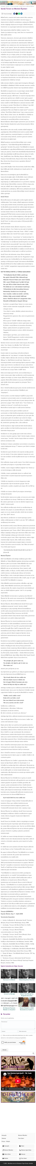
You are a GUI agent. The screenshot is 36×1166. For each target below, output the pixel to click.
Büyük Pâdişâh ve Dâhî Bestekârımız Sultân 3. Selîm (27, 1009)
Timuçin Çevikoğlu (14, 6)
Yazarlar (7, 6)
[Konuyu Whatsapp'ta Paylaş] (19, 14)
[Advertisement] (18, 1118)
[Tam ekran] (33, 1089)
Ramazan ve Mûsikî (9, 980)
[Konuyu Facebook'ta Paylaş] (14, 14)
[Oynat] (3, 1089)
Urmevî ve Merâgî (9, 994)
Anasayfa (3, 6)
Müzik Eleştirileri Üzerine (26, 980)
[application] (18, 1081)
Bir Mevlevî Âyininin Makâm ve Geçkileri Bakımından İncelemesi (9, 1009)
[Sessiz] (30, 1089)
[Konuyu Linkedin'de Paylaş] (21, 14)
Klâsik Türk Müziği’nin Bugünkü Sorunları (26, 995)
